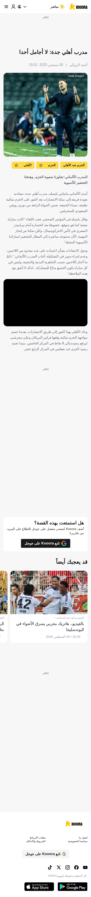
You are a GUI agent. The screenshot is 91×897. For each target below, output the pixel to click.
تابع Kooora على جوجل (42, 543)
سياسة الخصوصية (77, 841)
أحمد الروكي (78, 65)
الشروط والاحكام (36, 841)
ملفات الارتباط (38, 837)
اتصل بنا (83, 837)
